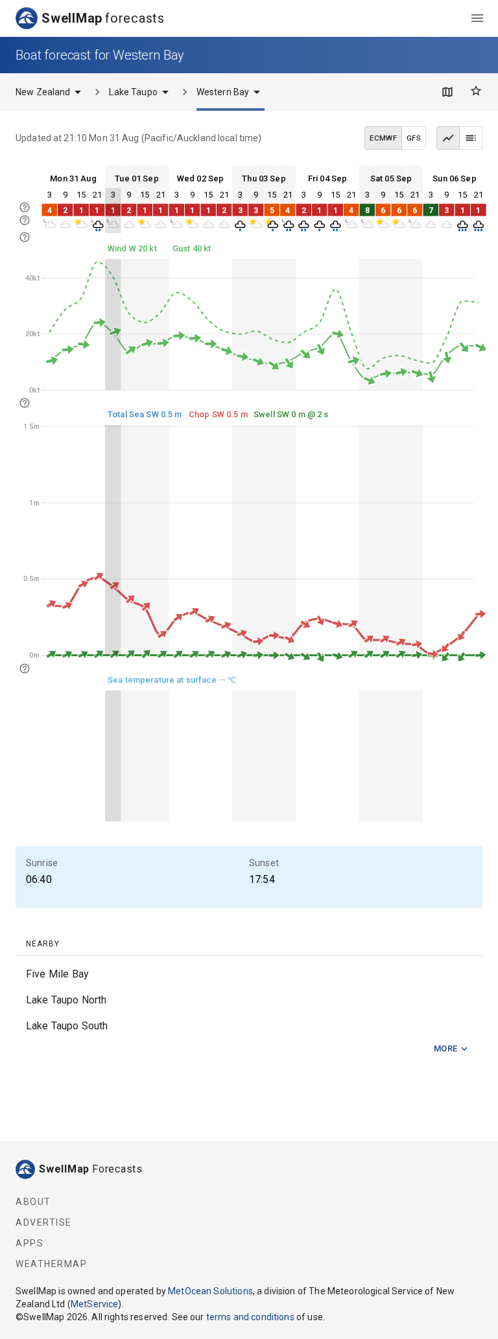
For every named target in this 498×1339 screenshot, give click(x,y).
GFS (414, 138)
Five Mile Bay (57, 974)
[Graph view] (448, 138)
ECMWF (383, 138)
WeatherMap (51, 1264)
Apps (29, 1243)
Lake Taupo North (66, 1000)
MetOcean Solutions (210, 1291)
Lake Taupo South (67, 1026)
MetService (95, 1304)
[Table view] (470, 138)
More (446, 1048)
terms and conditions (250, 1317)
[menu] (477, 18)
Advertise (44, 1222)
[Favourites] (475, 90)
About (33, 1201)
